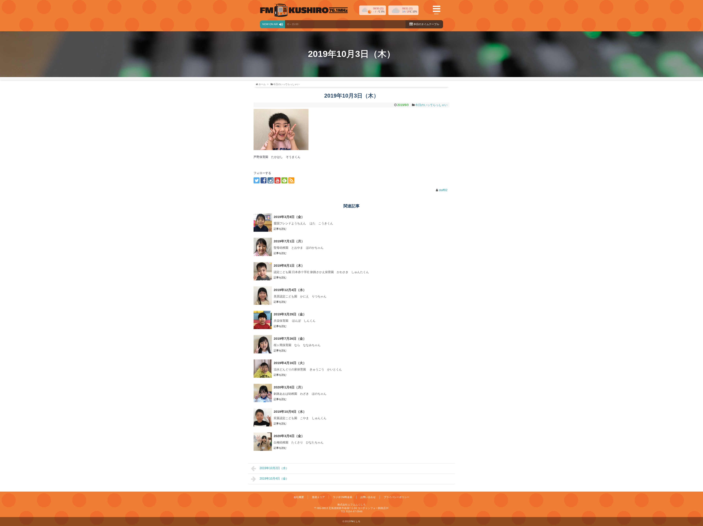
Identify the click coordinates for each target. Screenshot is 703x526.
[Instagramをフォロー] (270, 180)
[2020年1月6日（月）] (263, 393)
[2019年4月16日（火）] (263, 368)
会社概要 (299, 497)
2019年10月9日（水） (290, 411)
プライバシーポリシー (396, 497)
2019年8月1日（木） (289, 265)
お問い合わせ (368, 497)
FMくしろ (304, 10)
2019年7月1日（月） (289, 241)
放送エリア (318, 497)
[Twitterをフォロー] (257, 180)
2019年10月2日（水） (274, 468)
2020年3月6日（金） (289, 436)
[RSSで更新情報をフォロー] (291, 180)
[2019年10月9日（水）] (263, 417)
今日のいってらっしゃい (431, 105)
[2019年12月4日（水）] (263, 295)
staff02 (443, 190)
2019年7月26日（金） (290, 338)
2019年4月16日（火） (290, 363)
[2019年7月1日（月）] (263, 247)
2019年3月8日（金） (289, 217)
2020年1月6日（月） (289, 387)
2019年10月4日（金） (274, 478)
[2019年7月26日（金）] (263, 344)
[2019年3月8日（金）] (263, 222)
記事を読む (280, 228)
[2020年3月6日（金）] (263, 441)
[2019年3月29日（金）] (263, 320)
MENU (436, 14)
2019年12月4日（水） (290, 290)
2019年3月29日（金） (290, 314)
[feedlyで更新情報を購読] (284, 180)
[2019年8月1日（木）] (263, 271)
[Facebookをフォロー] (264, 180)
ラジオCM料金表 (342, 497)
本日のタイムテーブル (426, 24)
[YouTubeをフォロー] (277, 180)
